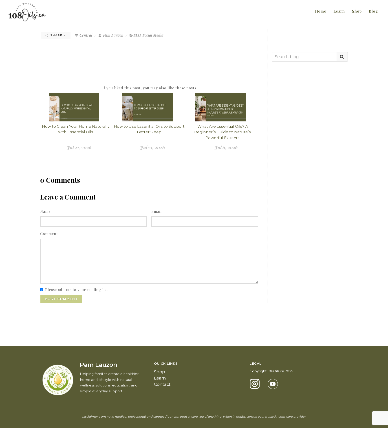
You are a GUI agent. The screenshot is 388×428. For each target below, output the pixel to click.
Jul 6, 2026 (226, 147)
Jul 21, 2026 (79, 147)
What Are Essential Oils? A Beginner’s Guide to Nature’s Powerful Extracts (222, 132)
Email (156, 211)
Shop (357, 11)
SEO (137, 35)
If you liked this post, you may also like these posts (149, 88)
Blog (373, 11)
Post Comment (61, 299)
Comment (49, 233)
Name (45, 211)
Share (56, 35)
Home (320, 11)
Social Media (153, 35)
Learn (339, 11)
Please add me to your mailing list (76, 289)
